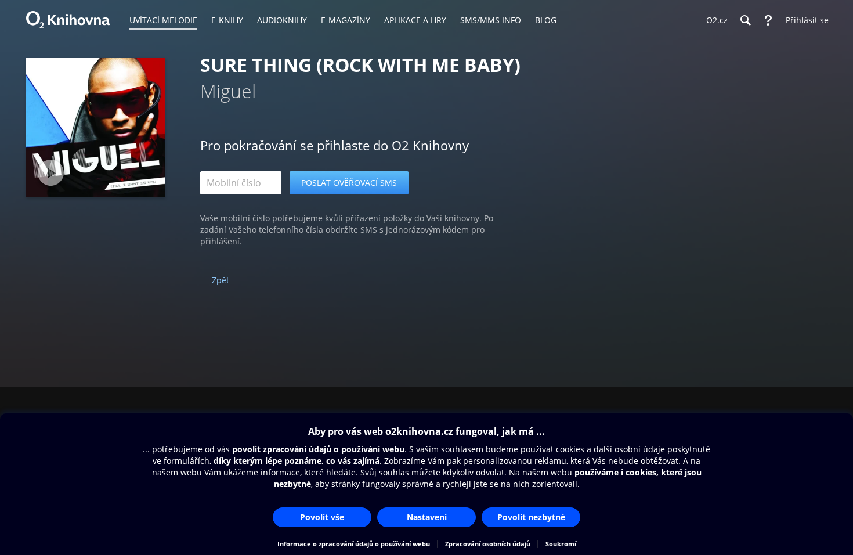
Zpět (220, 280)
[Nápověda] (768, 20)
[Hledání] (745, 20)
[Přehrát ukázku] (51, 172)
